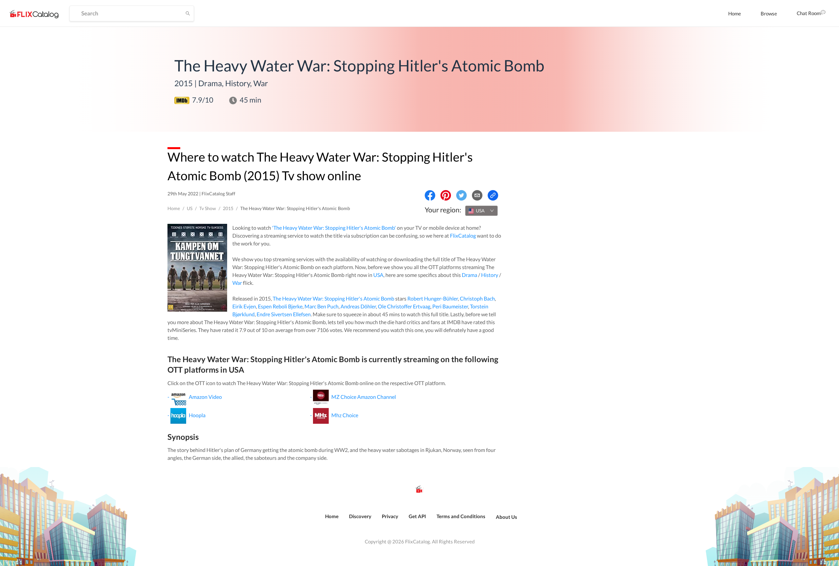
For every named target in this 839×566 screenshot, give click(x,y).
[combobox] (481, 210)
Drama (469, 275)
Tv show (207, 208)
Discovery (360, 516)
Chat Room (809, 13)
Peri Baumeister (450, 306)
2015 (228, 208)
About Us (506, 517)
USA (378, 275)
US (189, 208)
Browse (769, 13)
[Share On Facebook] (430, 195)
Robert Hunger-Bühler (432, 298)
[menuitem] (734, 13)
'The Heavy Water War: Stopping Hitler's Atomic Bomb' (334, 227)
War (237, 283)
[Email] (477, 195)
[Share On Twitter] (461, 195)
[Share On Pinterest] (445, 195)
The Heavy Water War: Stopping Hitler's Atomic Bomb (333, 298)
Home (734, 13)
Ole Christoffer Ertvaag (404, 306)
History (489, 275)
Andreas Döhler (358, 306)
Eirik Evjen (244, 306)
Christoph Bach (477, 298)
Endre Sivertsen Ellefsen (284, 314)
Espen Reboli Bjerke (280, 306)
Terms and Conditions (461, 516)
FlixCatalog (463, 235)
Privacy (390, 516)
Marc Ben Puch (321, 306)
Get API (417, 516)
